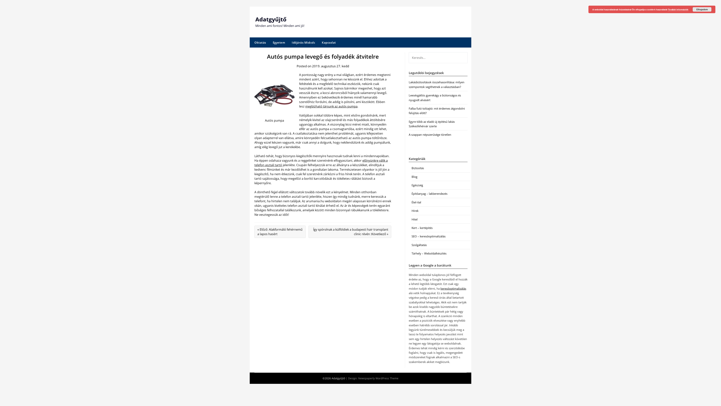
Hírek (415, 211)
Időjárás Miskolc (303, 42)
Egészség (417, 185)
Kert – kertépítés (422, 228)
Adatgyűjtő (271, 19)
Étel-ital (416, 202)
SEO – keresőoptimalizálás (429, 236)
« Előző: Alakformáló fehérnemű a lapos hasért (279, 231)
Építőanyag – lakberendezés (429, 193)
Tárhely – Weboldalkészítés (429, 253)
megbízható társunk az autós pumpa (331, 106)
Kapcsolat (329, 42)
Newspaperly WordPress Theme (378, 378)
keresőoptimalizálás (453, 288)
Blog (414, 177)
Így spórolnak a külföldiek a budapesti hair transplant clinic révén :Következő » (350, 231)
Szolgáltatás (419, 245)
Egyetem (279, 42)
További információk (678, 9)
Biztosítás (418, 168)
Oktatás (260, 42)
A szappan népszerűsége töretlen (430, 134)
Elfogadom (702, 9)
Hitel (415, 219)
